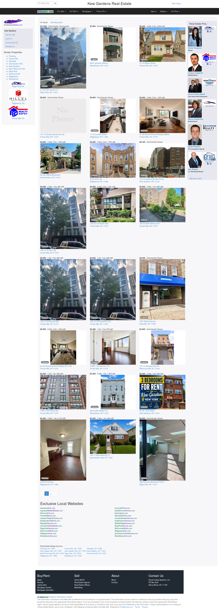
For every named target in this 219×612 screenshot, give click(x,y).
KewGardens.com (125, 520)
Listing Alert (42, 585)
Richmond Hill (14, 74)
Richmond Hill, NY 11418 (96, 553)
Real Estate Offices (82, 585)
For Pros (175, 11)
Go (55, 3)
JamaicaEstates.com (126, 518)
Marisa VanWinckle (195, 119)
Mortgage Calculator (45, 590)
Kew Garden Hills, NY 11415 (75, 551)
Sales (39, 580)
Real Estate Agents (82, 582)
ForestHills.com (48, 515)
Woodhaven (14, 79)
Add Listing (176, 3)
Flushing (12, 56)
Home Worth (79, 580)
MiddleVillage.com (125, 523)
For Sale (61, 11)
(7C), (100, 367)
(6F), (49, 411)
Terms (137, 607)
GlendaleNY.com (123, 515)
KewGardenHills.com (50, 520)
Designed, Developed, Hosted (60, 597)
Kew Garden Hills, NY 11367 (51, 551)
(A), (52, 135)
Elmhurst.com (47, 513)
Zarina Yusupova (194, 48)
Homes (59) (10, 34)
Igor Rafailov (193, 169)
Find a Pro (101, 11)
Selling (163, 11)
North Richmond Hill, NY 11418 (52, 553)
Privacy (145, 607)
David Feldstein (194, 147)
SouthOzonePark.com (126, 533)
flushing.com (121, 513)
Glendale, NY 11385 (94, 548)
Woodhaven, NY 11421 (73, 556)
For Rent (73, 11)
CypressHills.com (51, 510)
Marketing (78, 587)
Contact (114, 582)
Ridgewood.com (123, 531)
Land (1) (8, 38)
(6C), (49, 322)
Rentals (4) (9, 46)
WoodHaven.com (48, 536)
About (113, 580)
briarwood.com (47, 508)
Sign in (153, 11)
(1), (49, 91)
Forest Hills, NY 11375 (73, 548)
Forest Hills (13, 58)
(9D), (99, 224)
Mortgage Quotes (44, 587)
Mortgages (87, 11)
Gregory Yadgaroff (195, 73)
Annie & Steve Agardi (196, 94)
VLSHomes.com (126, 607)
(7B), (49, 251)
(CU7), (152, 483)
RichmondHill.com (123, 528)
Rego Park (13, 71)
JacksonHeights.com (51, 518)
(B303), (154, 135)
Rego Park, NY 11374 (73, 553)
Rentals (40, 582)
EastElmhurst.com (125, 510)
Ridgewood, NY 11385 (48, 556)
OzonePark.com (51, 525)
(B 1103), (56, 367)
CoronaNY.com (122, 508)
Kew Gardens (14, 66)
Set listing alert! (56, 22)
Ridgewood (13, 76)
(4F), (150, 224)
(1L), (99, 411)
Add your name (195, 178)
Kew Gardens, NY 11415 (96, 551)
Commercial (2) (11, 42)
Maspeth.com (48, 523)
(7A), (100, 322)
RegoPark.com (123, 525)
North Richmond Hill (17, 68)
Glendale (12, 61)
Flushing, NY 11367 (47, 548)
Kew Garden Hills (16, 63)
